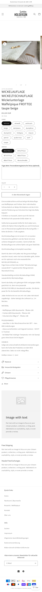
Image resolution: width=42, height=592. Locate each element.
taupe (6, 142)
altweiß (17, 123)
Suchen (6, 528)
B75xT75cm (22, 151)
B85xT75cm (8, 160)
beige (6, 128)
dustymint (7, 133)
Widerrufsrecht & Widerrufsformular (16, 548)
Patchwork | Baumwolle (12, 501)
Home (6, 496)
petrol (6, 138)
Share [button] (6, 384)
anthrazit (29, 123)
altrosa (6, 123)
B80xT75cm (22, 156)
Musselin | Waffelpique (12, 505)
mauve (31, 133)
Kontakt (7, 510)
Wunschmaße (22, 160)
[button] (2, 14)
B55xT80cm (8, 151)
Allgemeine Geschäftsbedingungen (16, 538)
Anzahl (4, 183)
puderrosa (18, 138)
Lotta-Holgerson (18, 588)
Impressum (8, 533)
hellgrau (20, 133)
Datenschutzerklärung (12, 543)
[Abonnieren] (35, 563)
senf (28, 138)
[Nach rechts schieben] (25, 85)
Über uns (7, 515)
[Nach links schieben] (16, 85)
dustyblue (29, 128)
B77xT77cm (8, 156)
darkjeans (17, 128)
